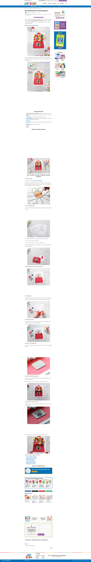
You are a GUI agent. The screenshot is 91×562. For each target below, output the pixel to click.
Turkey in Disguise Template (31, 456)
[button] (51, 3)
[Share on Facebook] (28, 491)
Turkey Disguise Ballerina (28, 486)
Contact (51, 0)
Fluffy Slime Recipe (63, 60)
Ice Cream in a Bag (57, 69)
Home (25, 8)
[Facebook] (39, 0)
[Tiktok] (44, 0)
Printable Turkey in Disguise (31, 458)
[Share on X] (35, 491)
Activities (37, 556)
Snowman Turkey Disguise (31, 462)
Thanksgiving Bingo (49, 501)
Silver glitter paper (29, 118)
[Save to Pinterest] (42, 491)
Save (35, 17)
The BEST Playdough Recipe (62, 69)
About (46, 0)
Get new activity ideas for (62, 25)
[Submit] (60, 6)
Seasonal (27, 8)
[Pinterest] (40, 0)
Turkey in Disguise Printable (41, 502)
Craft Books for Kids (28, 0)
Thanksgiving (30, 8)
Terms (25, 560)
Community (56, 0)
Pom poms (28, 120)
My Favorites (38, 17)
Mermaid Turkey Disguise (30, 463)
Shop (53, 0)
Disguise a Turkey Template (34, 25)
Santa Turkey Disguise (30, 459)
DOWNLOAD (34, 471)
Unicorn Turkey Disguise (30, 460)
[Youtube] (43, 0)
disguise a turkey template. (38, 180)
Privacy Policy (28, 560)
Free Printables (38, 555)
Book (48, 0)
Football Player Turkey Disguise (41, 486)
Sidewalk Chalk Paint (63, 77)
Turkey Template (27, 501)
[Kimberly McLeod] (26, 12)
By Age (43, 556)
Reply (51, 547)
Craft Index (45, 3)
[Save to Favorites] (30, 480)
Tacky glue (28, 122)
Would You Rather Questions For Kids (57, 60)
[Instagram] (41, 0)
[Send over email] (49, 491)
